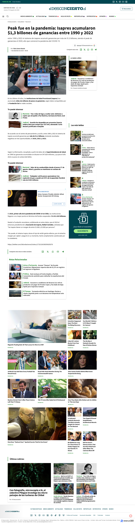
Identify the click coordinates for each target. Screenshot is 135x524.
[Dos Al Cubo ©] (127, 522)
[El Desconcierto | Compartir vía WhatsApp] (88, 50)
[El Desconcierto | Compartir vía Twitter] (84, 50)
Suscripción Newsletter (85, 515)
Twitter (35, 515)
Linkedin (47, 515)
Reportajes (78, 16)
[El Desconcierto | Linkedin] (126, 2)
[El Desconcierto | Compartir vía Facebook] (81, 50)
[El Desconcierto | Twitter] (117, 1)
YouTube (43, 515)
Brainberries (43, 191)
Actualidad (40, 16)
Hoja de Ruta (66, 16)
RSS (94, 515)
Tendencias (52, 16)
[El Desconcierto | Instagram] (120, 2)
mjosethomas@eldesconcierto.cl (9, 521)
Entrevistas (91, 16)
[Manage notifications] (130, 515)
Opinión (102, 16)
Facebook (31, 515)
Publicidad (100, 515)
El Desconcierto (12, 22)
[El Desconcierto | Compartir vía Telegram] (95, 50)
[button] (126, 9)
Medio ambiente (26, 16)
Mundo (111, 16)
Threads (59, 515)
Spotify (51, 515)
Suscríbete (82, 231)
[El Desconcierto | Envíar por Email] (92, 50)
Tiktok (55, 515)
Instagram (39, 515)
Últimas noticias (36, 509)
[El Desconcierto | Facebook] (113, 2)
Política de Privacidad (72, 515)
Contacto (107, 515)
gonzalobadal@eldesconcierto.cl (45, 521)
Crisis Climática (16, 2)
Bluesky (63, 515)
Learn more (57, 204)
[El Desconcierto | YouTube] (123, 1)
